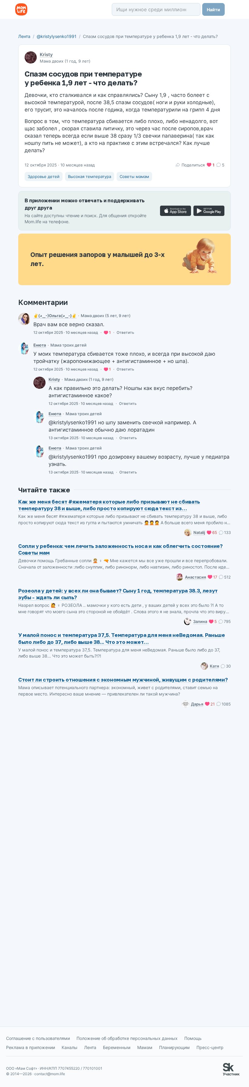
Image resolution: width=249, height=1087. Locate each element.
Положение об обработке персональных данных (127, 1038)
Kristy (46, 54)
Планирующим (174, 1047)
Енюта (39, 345)
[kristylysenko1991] (39, 383)
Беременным (117, 1047)
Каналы (69, 1047)
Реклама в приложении (30, 1047)
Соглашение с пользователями (38, 1038)
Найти (213, 9)
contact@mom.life (49, 1074)
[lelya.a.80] (24, 319)
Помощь (193, 1038)
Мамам (144, 1047)
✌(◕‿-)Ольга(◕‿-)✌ (55, 315)
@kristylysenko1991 (57, 36)
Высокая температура (89, 176)
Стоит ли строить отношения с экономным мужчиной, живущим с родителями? (122, 679)
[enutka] (24, 348)
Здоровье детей (44, 176)
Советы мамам (134, 176)
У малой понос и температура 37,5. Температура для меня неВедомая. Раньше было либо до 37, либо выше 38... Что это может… (121, 638)
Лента (24, 36)
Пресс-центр (209, 1047)
